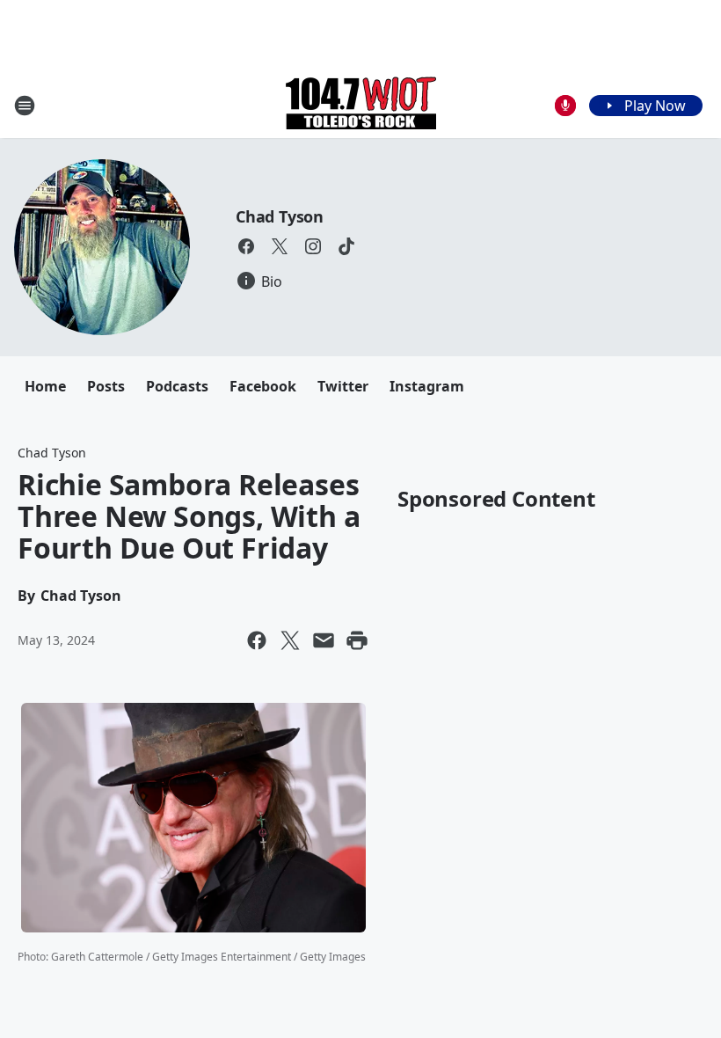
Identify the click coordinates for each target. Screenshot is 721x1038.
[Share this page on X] (290, 640)
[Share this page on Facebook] (256, 640)
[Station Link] (361, 105)
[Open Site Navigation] (24, 105)
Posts (106, 386)
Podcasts (177, 386)
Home (45, 386)
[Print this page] (357, 640)
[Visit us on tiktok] (346, 246)
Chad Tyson (280, 216)
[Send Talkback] (565, 105)
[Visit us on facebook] (246, 246)
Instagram (427, 386)
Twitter (342, 386)
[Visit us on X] (279, 246)
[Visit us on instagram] (313, 246)
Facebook (262, 386)
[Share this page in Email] (323, 640)
